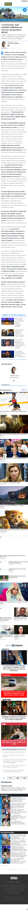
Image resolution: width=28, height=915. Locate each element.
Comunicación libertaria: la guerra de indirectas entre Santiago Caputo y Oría (19, 333)
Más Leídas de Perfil (7, 832)
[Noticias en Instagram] (8, 882)
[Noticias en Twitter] (13, 882)
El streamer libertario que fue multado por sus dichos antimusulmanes (20, 354)
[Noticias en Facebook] (10, 882)
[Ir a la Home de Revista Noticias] (8, 4)
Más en (8, 645)
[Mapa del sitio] (20, 882)
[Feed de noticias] (16, 882)
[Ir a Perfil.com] (25, 1)
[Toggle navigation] (2, 4)
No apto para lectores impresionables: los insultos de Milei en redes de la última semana (20, 344)
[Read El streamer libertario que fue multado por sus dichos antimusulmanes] (7, 351)
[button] (25, 60)
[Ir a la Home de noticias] (14, 878)
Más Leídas (4, 795)
